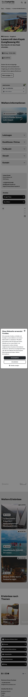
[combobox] (24, 331)
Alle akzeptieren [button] (15, 358)
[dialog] (14, 348)
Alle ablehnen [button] (14, 362)
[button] (14, 365)
